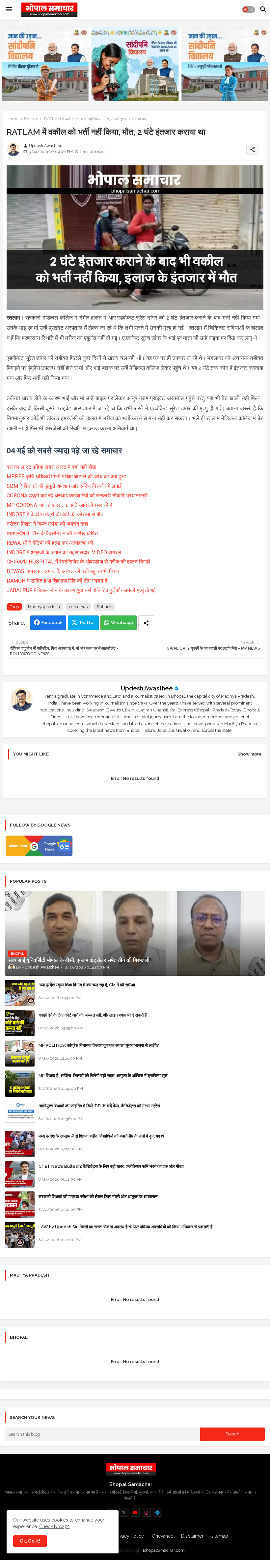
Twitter (87, 622)
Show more (250, 754)
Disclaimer (192, 1536)
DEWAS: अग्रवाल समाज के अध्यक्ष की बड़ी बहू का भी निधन (63, 571)
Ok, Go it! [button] (30, 1541)
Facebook (52, 622)
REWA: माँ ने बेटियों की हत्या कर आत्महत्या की (50, 543)
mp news (78, 606)
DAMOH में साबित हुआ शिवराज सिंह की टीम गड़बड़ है (57, 581)
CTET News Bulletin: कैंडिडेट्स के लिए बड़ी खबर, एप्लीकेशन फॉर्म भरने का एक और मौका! (111, 1166)
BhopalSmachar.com (164, 1550)
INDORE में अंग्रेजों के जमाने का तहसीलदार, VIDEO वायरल (64, 552)
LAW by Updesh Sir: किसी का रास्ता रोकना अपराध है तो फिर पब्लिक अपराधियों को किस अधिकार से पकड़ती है (125, 1226)
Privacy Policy (129, 1536)
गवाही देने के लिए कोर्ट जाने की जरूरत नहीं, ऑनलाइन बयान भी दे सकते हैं (93, 1015)
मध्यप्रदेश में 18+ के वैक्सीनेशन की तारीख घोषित (52, 533)
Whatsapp (122, 622)
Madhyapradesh (44, 606)
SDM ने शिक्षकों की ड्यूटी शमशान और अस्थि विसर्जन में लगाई (64, 486)
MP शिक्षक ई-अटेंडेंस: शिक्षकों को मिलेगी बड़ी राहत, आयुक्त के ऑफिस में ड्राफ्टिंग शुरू (103, 1075)
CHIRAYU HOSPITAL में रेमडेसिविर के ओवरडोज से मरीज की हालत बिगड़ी (78, 562)
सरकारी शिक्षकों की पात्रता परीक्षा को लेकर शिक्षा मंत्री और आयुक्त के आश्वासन (98, 1196)
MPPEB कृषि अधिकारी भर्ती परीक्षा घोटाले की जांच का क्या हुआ (66, 476)
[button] (248, 9)
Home (12, 118)
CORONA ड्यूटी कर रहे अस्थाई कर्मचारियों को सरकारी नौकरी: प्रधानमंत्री (77, 495)
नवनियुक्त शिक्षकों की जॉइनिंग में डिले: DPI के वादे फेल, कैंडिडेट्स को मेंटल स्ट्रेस (99, 1105)
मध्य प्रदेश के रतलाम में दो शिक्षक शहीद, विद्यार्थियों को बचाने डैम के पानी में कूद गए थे (101, 1136)
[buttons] (124, 1512)
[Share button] (146, 622)
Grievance (162, 1536)
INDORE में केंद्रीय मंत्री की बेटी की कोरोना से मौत (55, 514)
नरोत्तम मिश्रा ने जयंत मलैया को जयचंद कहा (47, 524)
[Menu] (9, 9)
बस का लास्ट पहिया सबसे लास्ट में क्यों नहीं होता (51, 467)
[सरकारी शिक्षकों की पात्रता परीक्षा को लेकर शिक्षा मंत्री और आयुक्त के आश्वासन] (20, 1204)
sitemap (219, 1536)
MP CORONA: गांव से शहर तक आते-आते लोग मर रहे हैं (59, 505)
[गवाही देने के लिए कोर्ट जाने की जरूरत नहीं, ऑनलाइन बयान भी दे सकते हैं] (20, 1023)
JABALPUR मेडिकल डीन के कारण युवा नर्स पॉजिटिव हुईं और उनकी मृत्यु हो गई (81, 590)
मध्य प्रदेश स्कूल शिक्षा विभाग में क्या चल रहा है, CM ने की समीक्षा (87, 984)
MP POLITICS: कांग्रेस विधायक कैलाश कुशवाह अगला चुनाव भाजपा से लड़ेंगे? (99, 1045)
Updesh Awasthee (147, 688)
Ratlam (31, 118)
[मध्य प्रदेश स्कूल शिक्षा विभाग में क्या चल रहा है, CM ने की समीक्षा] (20, 993)
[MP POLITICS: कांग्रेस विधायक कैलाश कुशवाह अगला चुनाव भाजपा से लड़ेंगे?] (20, 1053)
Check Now (51, 1526)
